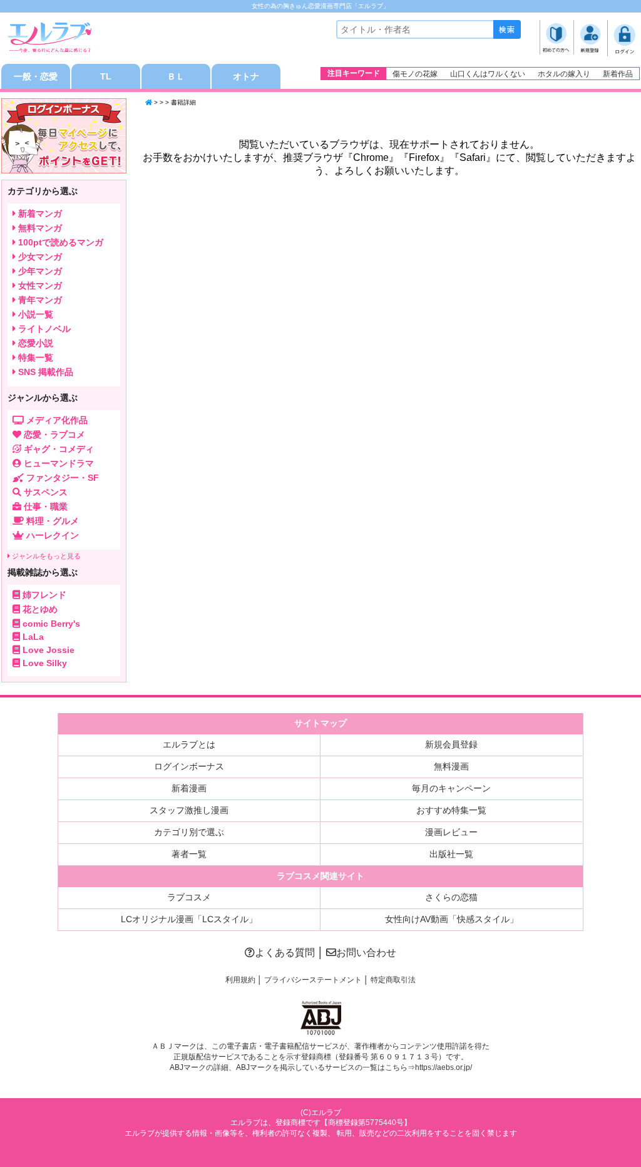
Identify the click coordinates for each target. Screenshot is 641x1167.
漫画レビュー (451, 832)
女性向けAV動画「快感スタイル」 (451, 919)
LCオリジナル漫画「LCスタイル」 (189, 919)
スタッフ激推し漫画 (189, 810)
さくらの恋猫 (451, 897)
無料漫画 (451, 766)
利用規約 (240, 979)
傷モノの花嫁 (415, 73)
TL (105, 76)
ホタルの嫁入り (564, 73)
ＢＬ (176, 76)
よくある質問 (285, 952)
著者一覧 (189, 854)
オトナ (246, 76)
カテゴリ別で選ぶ (189, 832)
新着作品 (618, 73)
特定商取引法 (393, 979)
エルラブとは (189, 744)
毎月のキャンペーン (451, 788)
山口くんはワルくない (487, 73)
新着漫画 (189, 788)
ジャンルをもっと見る (45, 556)
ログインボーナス (189, 766)
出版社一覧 (451, 854)
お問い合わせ (366, 952)
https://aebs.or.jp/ (443, 1067)
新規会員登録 (451, 744)
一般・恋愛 (36, 76)
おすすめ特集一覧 (451, 810)
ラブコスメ (189, 897)
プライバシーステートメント (313, 979)
